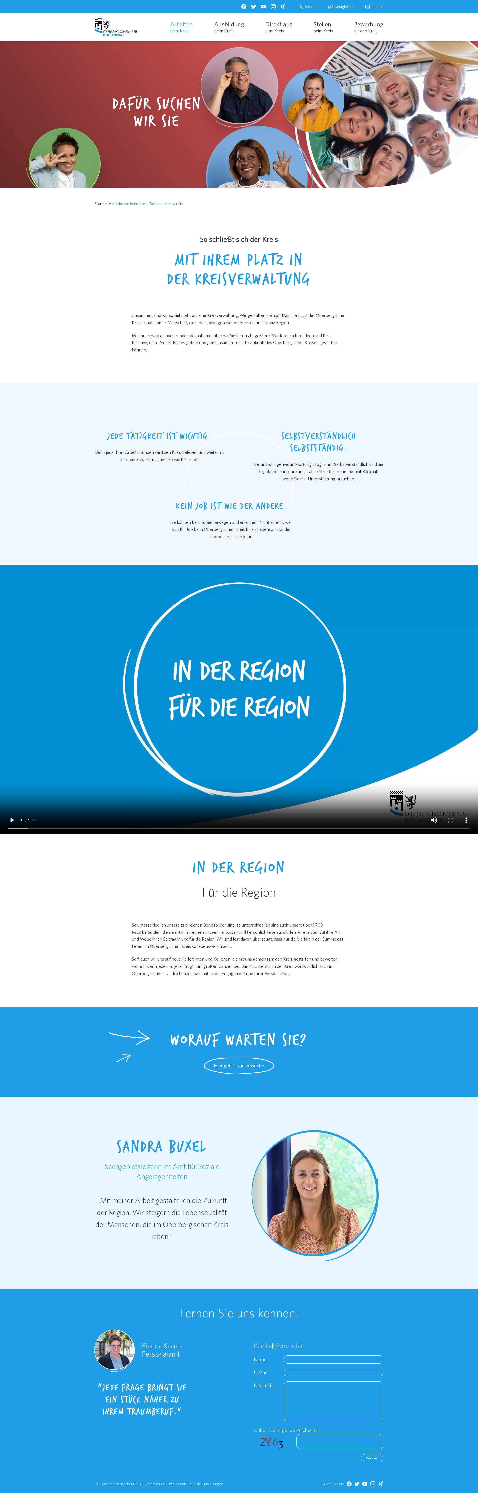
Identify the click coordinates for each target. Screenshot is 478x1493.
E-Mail (260, 1372)
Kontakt (377, 6)
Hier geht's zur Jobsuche (239, 1065)
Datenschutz (155, 1484)
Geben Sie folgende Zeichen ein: (288, 1430)
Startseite (103, 203)
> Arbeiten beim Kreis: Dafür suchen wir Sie (147, 203)
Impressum (177, 1484)
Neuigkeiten (344, 6)
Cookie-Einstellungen (206, 1484)
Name (260, 1359)
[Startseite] (116, 27)
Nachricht (264, 1385)
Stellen (310, 6)
